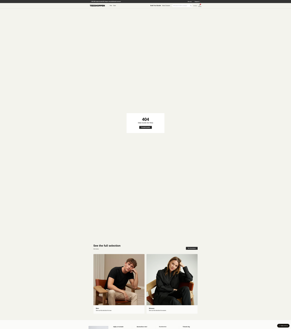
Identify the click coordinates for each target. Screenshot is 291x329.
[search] (191, 5)
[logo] (97, 6)
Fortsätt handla (145, 127)
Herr (111, 5)
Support (197, 1)
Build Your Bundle (155, 5)
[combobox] (181, 5)
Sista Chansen (166, 5)
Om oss (190, 1)
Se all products (192, 248)
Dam (114, 5)
